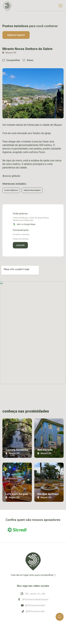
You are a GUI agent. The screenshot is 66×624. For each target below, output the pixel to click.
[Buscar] (60, 617)
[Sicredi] (17, 530)
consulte (20, 245)
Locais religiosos (11, 190)
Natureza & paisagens (32, 190)
